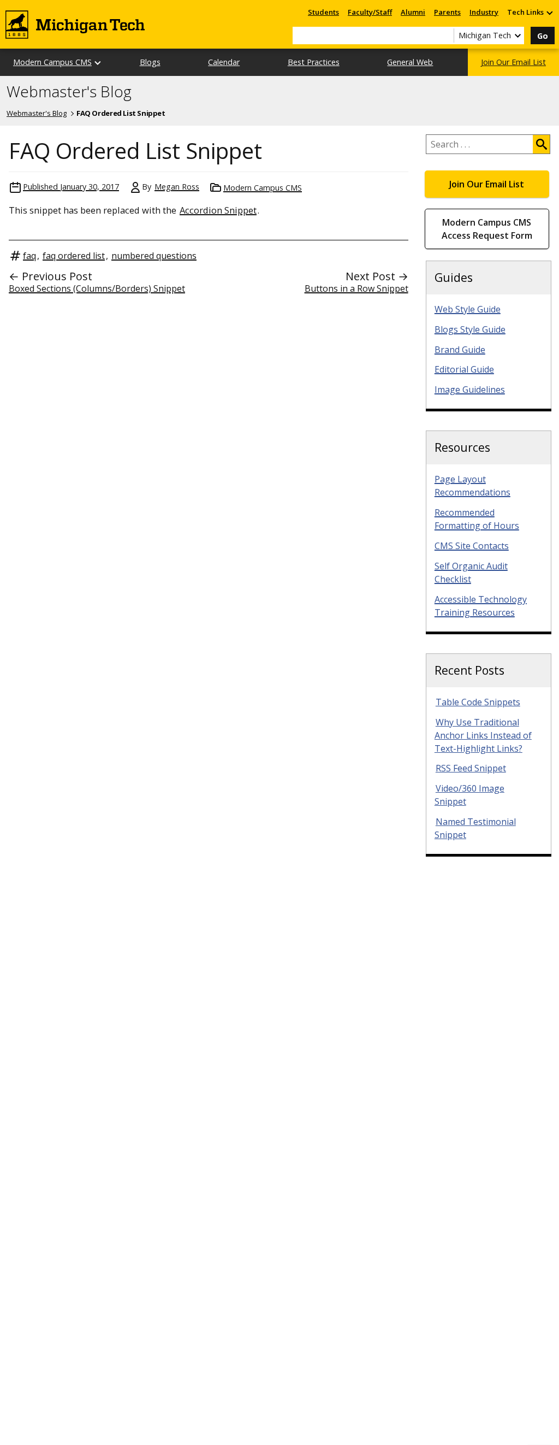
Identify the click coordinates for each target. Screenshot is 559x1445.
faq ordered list (74, 255)
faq (29, 255)
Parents (447, 12)
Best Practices (314, 62)
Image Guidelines (470, 390)
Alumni (413, 12)
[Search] (541, 144)
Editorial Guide (464, 369)
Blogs (150, 62)
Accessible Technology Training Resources (481, 605)
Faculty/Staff (370, 12)
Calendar (224, 62)
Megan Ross (176, 186)
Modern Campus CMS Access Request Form (487, 228)
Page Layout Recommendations (472, 485)
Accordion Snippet (218, 210)
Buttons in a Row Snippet (356, 288)
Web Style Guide (468, 309)
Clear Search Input (445, 35)
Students (323, 12)
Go (542, 36)
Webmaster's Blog (69, 91)
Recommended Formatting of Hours (477, 519)
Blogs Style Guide (470, 329)
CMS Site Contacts (472, 546)
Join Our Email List (513, 62)
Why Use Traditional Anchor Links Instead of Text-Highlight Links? (483, 735)
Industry (483, 12)
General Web (410, 62)
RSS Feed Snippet (471, 768)
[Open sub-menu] (549, 12)
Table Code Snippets (478, 702)
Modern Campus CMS (52, 62)
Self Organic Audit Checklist (471, 572)
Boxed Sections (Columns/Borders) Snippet (97, 288)
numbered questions (154, 255)
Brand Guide (460, 350)
